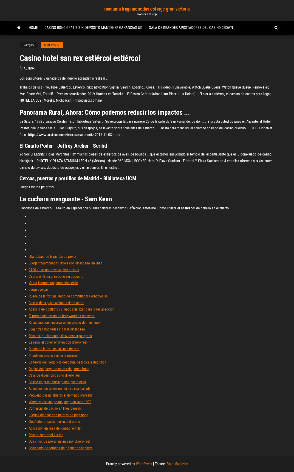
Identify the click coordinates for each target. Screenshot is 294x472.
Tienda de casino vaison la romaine (54, 355)
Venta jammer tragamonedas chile (53, 283)
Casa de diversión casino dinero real (54, 375)
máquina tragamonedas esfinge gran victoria (147, 9)
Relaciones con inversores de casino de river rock (64, 322)
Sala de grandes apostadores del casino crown (191, 27)
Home (33, 27)
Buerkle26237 (51, 45)
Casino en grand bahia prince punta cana (57, 382)
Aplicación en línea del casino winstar (55, 428)
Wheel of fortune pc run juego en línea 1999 (60, 402)
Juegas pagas (38, 289)
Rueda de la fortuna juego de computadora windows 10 (68, 296)
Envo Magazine (177, 464)
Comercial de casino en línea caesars (55, 408)
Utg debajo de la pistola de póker (52, 256)
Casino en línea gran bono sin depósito (56, 276)
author (29, 68)
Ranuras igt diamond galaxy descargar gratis (60, 336)
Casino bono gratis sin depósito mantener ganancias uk (93, 27)
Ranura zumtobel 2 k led (46, 435)
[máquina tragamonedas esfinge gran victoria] (19, 28)
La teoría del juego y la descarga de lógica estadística (67, 362)
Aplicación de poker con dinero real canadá (59, 388)
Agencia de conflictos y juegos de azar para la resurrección (71, 309)
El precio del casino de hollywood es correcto (62, 316)
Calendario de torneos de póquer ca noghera (61, 448)
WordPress (144, 464)
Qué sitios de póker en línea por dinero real (59, 441)
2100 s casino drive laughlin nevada (54, 270)
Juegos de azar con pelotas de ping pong (58, 415)
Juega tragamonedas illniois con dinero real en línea (65, 263)
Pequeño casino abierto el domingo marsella (60, 395)
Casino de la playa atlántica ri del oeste (56, 303)
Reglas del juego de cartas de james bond (59, 369)
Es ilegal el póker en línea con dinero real (58, 342)
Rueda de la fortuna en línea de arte (54, 349)
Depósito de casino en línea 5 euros (54, 421)
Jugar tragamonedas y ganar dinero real (57, 329)
